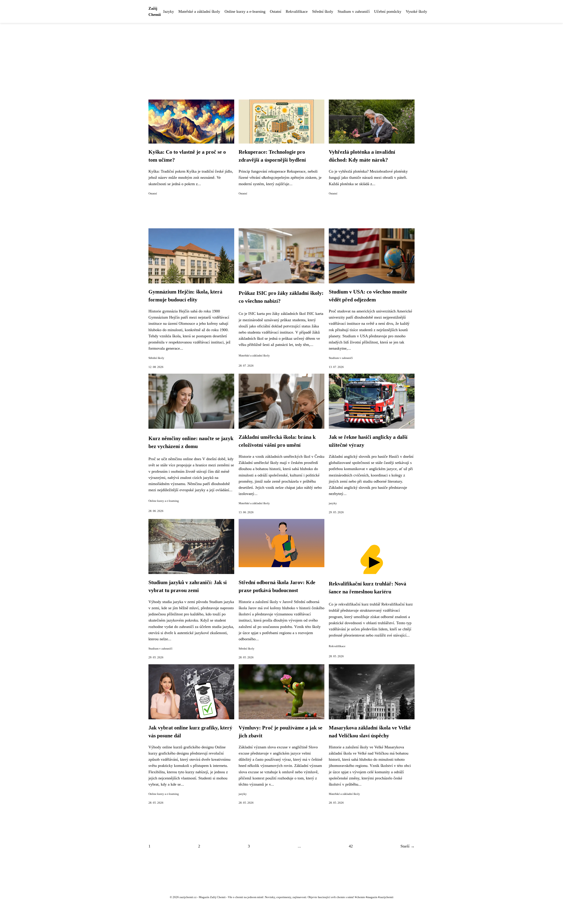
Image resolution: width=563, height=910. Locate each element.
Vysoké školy (416, 11)
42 (351, 846)
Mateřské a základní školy (199, 11)
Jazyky (168, 11)
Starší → (407, 846)
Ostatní (275, 11)
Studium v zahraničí (354, 11)
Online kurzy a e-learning (245, 11)
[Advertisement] (281, 56)
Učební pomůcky (387, 11)
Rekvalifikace (297, 11)
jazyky (333, 503)
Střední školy (322, 11)
